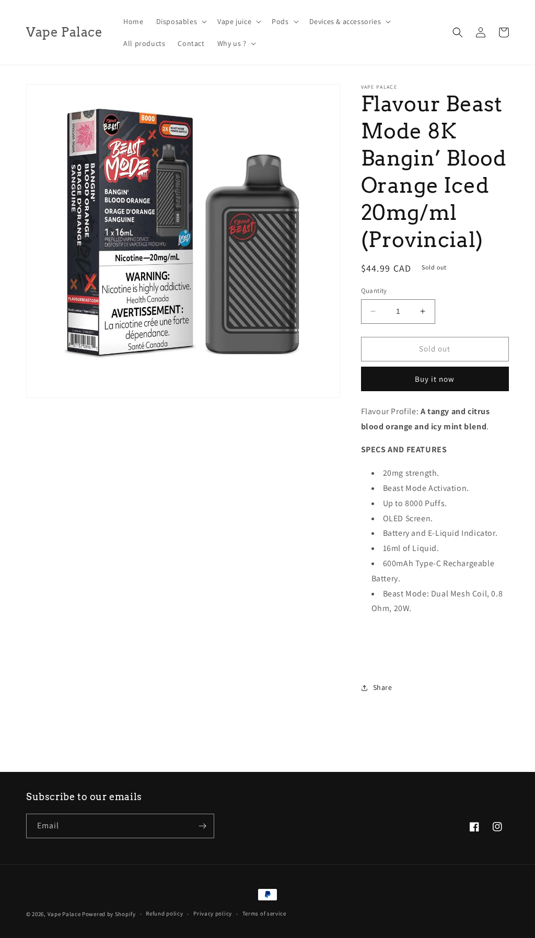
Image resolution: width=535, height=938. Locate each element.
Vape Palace (64, 914)
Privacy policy (212, 913)
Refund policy (164, 913)
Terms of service (264, 913)
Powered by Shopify (109, 914)
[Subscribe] (202, 826)
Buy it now (435, 379)
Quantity (374, 290)
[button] (181, 21)
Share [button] (382, 687)
